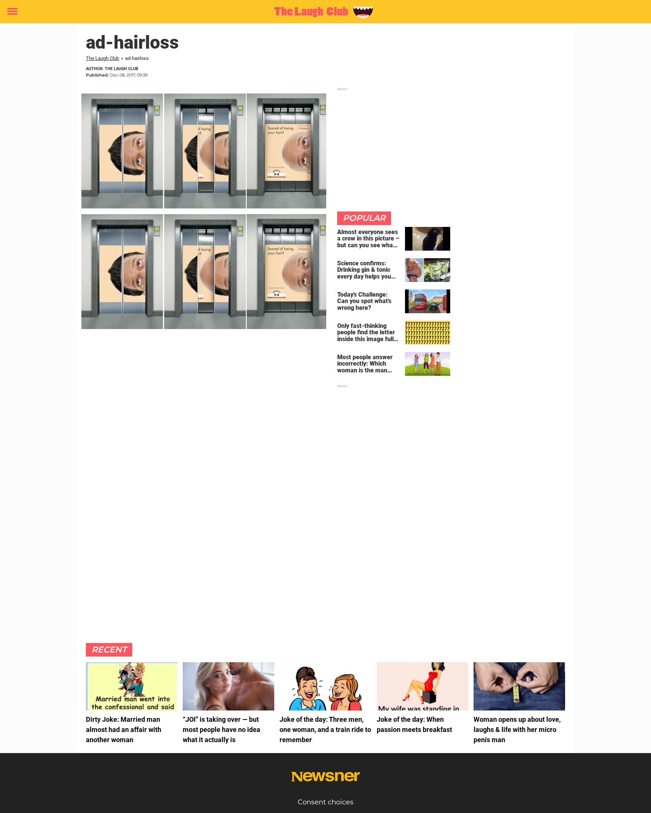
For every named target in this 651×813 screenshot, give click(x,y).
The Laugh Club (102, 58)
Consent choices (325, 802)
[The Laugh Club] (322, 12)
